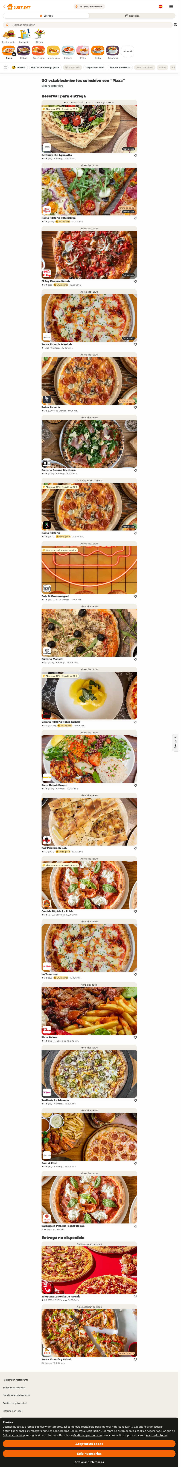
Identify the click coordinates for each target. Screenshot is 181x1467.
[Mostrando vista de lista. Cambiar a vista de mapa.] (175, 25)
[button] (17, 6)
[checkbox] (9, 53)
